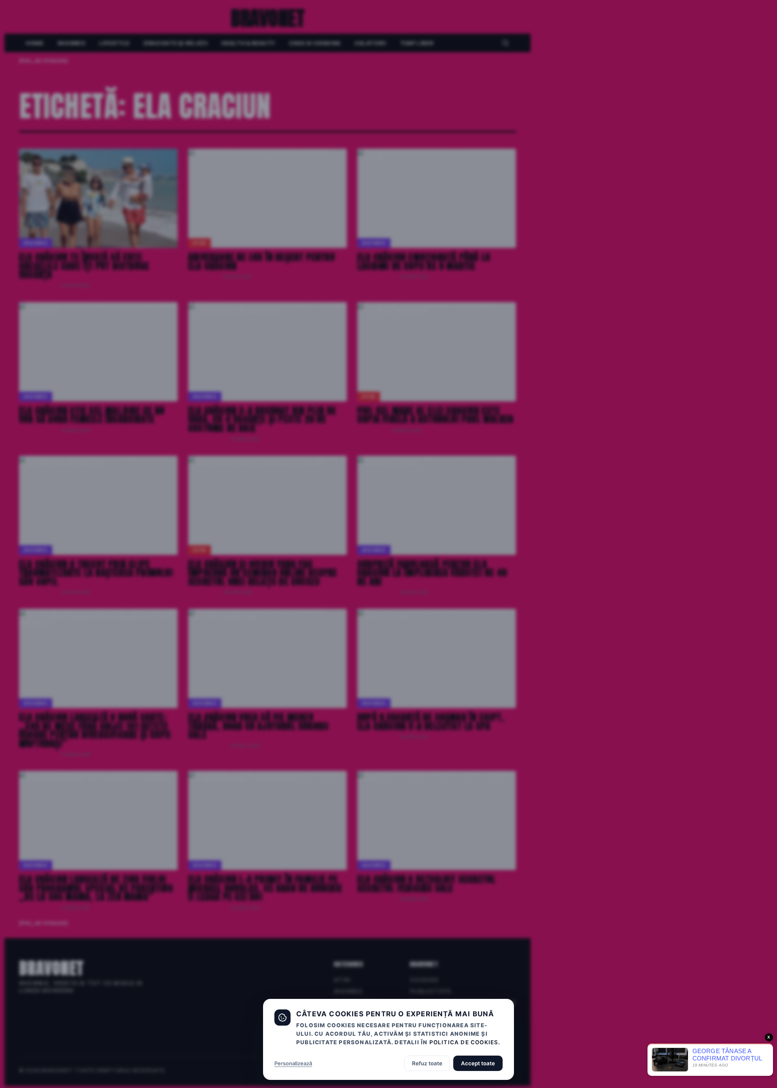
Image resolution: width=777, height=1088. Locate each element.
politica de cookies (464, 1042)
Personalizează (293, 1063)
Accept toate (478, 1063)
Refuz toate (427, 1063)
